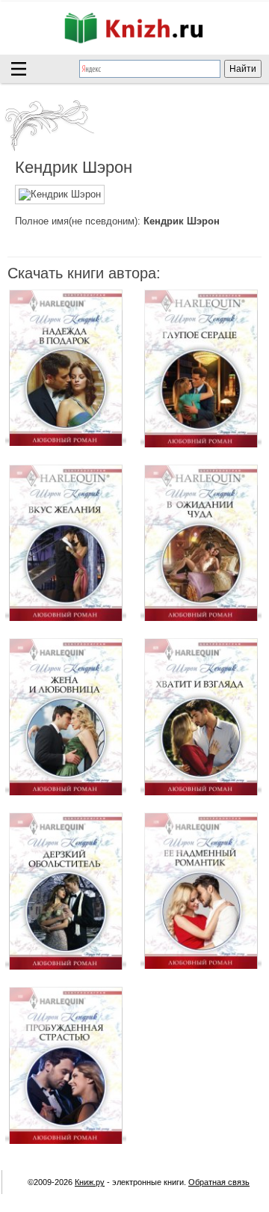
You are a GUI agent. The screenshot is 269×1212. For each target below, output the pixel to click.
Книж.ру (90, 1182)
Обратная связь (219, 1182)
